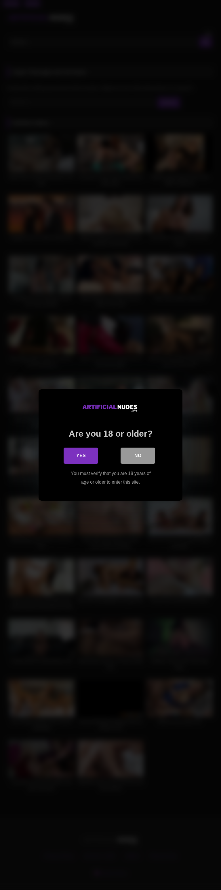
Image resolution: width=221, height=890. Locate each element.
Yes (81, 455)
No (137, 455)
